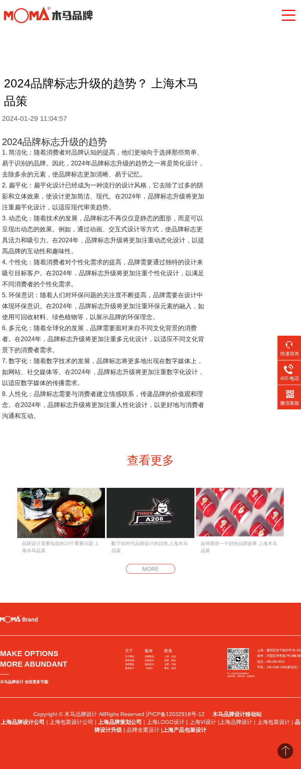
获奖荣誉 (129, 660)
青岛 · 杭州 (170, 668)
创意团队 (129, 664)
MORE (150, 569)
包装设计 (149, 664)
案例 (148, 651)
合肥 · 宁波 (170, 664)
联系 (168, 651)
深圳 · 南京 (170, 660)
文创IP (149, 668)
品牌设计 (149, 660)
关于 (129, 651)
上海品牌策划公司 (120, 722)
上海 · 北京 (170, 656)
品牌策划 (149, 656)
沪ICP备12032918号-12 (176, 714)
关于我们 (129, 656)
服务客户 (129, 668)
